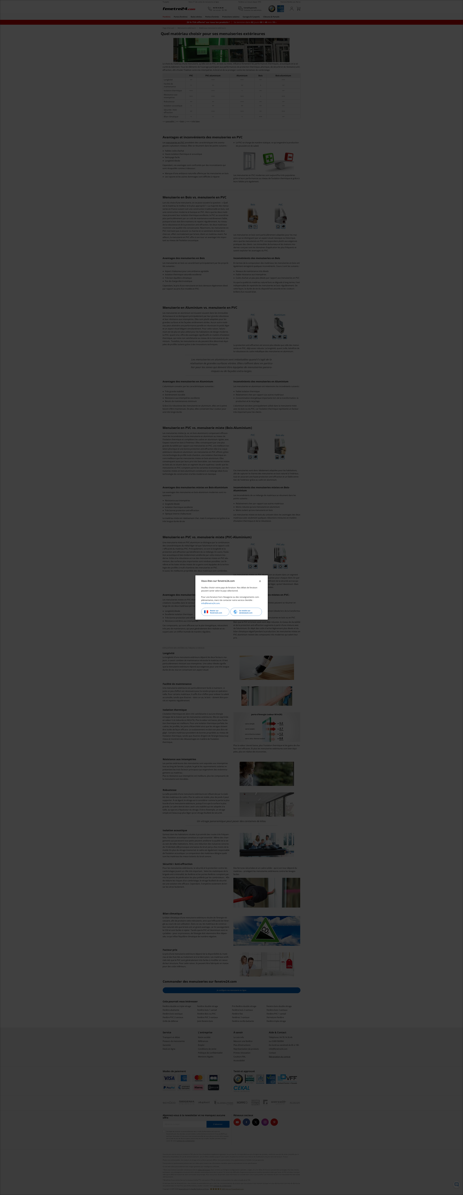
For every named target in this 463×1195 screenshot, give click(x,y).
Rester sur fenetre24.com (216, 611)
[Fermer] (260, 581)
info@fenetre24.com (210, 603)
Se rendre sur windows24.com (245, 611)
